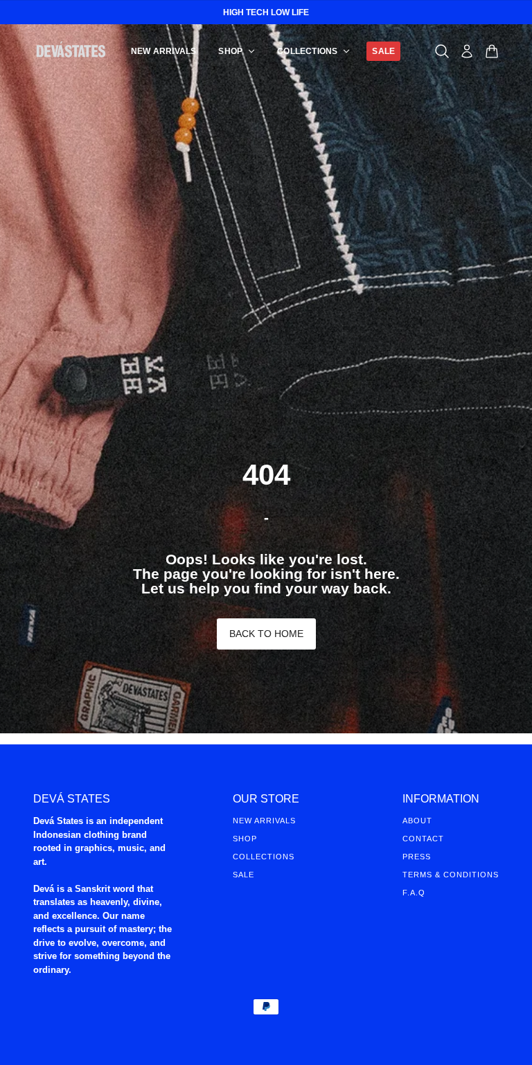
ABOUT (417, 820)
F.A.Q (413, 892)
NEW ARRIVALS (264, 820)
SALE (243, 874)
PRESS (416, 856)
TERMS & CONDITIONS (450, 874)
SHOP (245, 838)
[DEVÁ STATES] (71, 50)
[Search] (442, 51)
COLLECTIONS (263, 856)
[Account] (467, 51)
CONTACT (423, 838)
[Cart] (492, 51)
